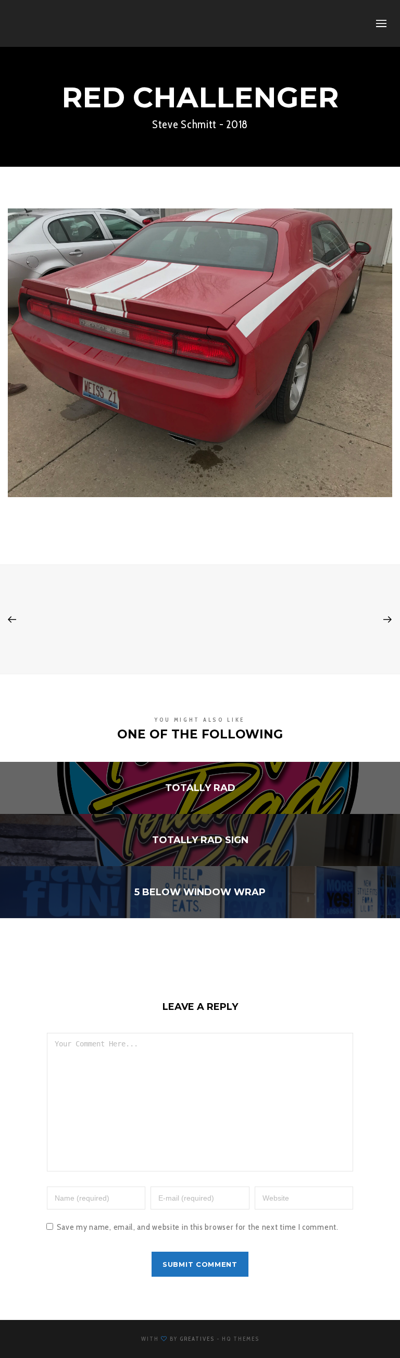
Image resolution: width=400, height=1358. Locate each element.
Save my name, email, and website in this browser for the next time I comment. (198, 1227)
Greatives (197, 1338)
